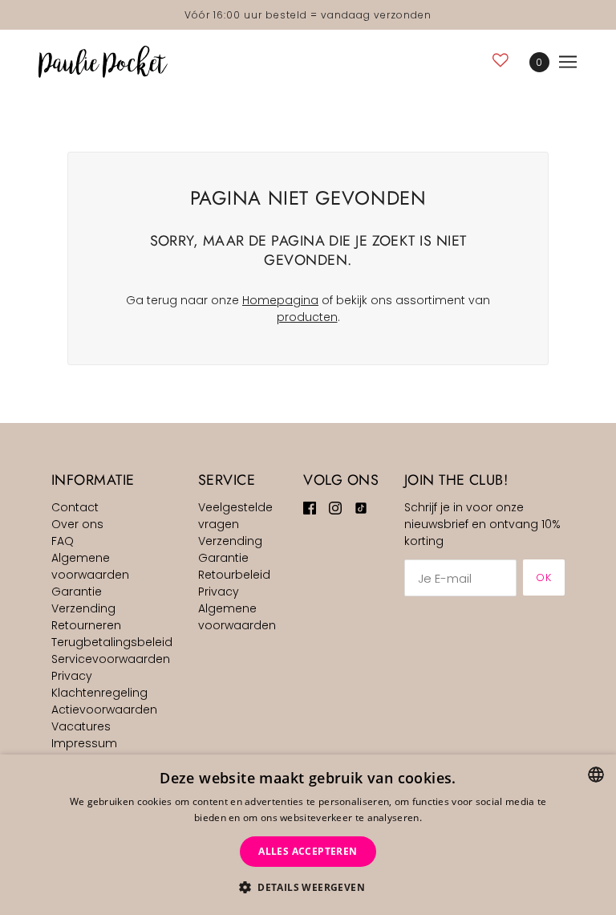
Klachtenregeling (99, 693)
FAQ (62, 541)
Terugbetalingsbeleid (111, 642)
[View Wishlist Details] (500, 60)
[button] (308, 887)
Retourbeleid (234, 575)
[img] (309, 508)
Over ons (77, 524)
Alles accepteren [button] (307, 851)
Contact (75, 507)
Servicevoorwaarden (110, 659)
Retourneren (86, 625)
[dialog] (308, 834)
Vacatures (81, 726)
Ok (544, 577)
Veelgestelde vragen (235, 515)
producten (307, 317)
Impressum (84, 743)
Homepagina (280, 300)
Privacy (71, 676)
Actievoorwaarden (104, 710)
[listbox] (596, 775)
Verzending (83, 608)
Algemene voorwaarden (90, 566)
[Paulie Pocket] (103, 62)
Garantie (76, 592)
